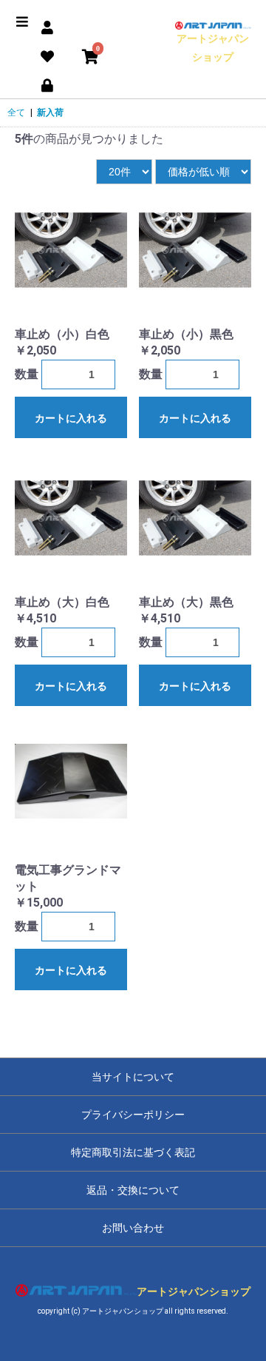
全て (16, 112)
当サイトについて (133, 1077)
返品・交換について (133, 1190)
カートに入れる (71, 418)
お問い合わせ (133, 1228)
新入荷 (50, 112)
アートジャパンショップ (213, 48)
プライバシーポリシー (133, 1114)
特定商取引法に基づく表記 (133, 1152)
